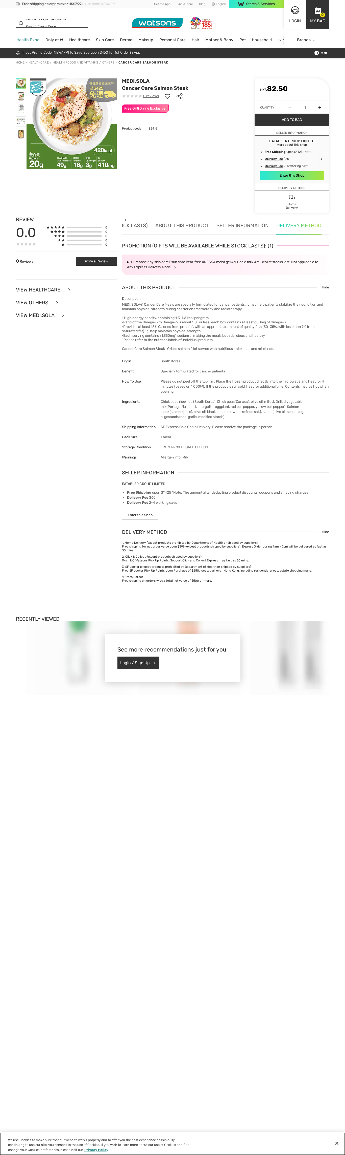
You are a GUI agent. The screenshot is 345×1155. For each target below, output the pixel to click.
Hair (195, 39)
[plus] (320, 107)
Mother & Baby (219, 39)
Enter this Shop (292, 175)
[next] (280, 40)
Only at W (54, 39)
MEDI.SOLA (136, 81)
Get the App (162, 4)
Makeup (145, 39)
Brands (304, 39)
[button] (317, 14)
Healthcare (79, 39)
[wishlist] (167, 96)
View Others (33, 302)
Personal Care (172, 39)
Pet (242, 39)
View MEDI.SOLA (36, 315)
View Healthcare (39, 289)
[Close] (336, 1143)
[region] (172, 1143)
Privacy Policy (96, 1150)
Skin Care (105, 39)
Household (262, 39)
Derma (126, 39)
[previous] (125, 220)
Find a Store (185, 4)
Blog (202, 4)
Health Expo (27, 39)
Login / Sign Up (135, 662)
